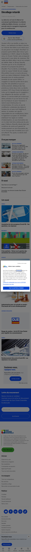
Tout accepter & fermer (16, 288)
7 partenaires (19, 270)
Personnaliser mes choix (8, 284)
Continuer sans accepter (21, 263)
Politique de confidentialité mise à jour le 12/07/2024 (14, 282)
